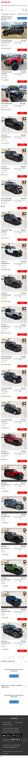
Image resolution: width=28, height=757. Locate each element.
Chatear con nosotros (8, 725)
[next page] (22, 657)
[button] (22, 10)
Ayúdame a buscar (22, 18)
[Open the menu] (26, 2)
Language (7, 739)
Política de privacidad (15, 745)
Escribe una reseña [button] (14, 676)
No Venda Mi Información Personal (10, 747)
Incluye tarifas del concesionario (20, 41)
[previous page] (5, 657)
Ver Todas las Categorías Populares (11, 732)
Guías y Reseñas (18, 722)
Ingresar (24, 740)
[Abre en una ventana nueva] (7, 735)
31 (19, 657)
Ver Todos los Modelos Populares (11, 730)
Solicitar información (22, 50)
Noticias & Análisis (7, 722)
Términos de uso (6, 745)
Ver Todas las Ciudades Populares (11, 728)
